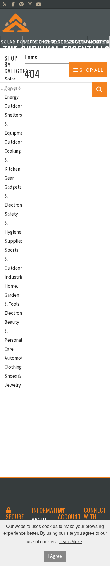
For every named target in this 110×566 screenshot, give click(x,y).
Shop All (90, 70)
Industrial (13, 277)
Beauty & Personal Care (13, 335)
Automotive (13, 358)
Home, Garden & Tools (12, 295)
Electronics (13, 313)
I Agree (55, 556)
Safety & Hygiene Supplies (13, 227)
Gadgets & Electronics (13, 196)
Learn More (70, 541)
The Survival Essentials (56, 49)
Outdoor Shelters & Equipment (13, 119)
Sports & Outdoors (13, 259)
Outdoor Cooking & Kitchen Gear (13, 160)
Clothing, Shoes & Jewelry (13, 376)
